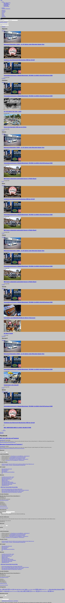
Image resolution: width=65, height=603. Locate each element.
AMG (43, 589)
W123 (37, 591)
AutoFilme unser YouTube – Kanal (8, 476)
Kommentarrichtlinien (4, 507)
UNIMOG (11, 591)
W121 (35, 591)
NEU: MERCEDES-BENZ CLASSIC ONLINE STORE (17, 427)
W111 (19, 591)
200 (3, 589)
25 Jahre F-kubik (8, 333)
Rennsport (4, 16)
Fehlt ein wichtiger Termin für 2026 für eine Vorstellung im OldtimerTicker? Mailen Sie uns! (18, 464)
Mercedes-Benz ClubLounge (7, 468)
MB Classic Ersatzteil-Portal (7, 479)
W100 (13, 591)
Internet (8, 442)
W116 (33, 591)
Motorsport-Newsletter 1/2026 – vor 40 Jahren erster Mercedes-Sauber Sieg (24, 44)
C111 (47, 589)
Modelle (11, 448)
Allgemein (3, 10)
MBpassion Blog (5, 480)
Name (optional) (3, 511)
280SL (28, 589)
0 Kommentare (12, 442)
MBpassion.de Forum (6, 481)
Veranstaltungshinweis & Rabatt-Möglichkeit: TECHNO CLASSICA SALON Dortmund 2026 (28, 75)
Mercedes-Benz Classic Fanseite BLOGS (9, 483)
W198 (49, 591)
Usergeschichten (16, 448)
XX (2, 473)
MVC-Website (6, 3)
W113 (22, 591)
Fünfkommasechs (7, 4)
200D (6, 589)
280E (26, 589)
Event (3, 13)
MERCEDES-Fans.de (5, 485)
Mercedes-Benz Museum (55, 589)
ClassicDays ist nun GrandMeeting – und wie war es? (20, 456)
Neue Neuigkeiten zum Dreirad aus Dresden (18, 457)
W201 (53, 591)
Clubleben (4, 11)
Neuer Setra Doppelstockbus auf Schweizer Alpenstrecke (12, 489)
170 (1, 589)
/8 (0, 589)
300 (29, 589)
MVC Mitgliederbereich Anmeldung (8, 472)
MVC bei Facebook (5, 469)
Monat (7, 391)
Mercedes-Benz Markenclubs (7, 484)
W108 (15, 591)
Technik (3, 15)
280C (21, 589)
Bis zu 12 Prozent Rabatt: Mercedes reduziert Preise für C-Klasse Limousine (15, 490)
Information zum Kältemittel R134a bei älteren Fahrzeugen (19, 317)
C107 (45, 589)
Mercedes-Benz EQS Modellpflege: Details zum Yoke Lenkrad (12, 491)
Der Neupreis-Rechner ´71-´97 (7, 477)
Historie (3, 12)
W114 (26, 591)
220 (8, 589)
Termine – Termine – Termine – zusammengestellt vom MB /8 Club (13, 465)
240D (15, 589)
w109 (16, 591)
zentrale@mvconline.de (4, 500)
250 (17, 589)
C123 (48, 589)
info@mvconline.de (3, 506)
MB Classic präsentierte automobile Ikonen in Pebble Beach (20, 178)
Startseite (1, 432)
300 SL (32, 589)
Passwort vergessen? (3, 22)
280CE (23, 589)
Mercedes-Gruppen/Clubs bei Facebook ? (11, 444)
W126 (43, 591)
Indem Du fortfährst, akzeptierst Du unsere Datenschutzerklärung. (13, 513)
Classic (3, 14)
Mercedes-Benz (6, 6)
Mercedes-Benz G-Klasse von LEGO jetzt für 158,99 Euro (12, 492)
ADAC (40, 589)
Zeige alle (3, 30)
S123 (3, 591)
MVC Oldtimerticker (7, 2)
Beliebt (3, 387)
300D (34, 589)
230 (13, 589)
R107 (1, 591)
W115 (30, 591)
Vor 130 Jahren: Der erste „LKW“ (13, 111)
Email (1, 512)
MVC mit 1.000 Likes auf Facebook (9, 438)
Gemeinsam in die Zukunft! (11, 385)
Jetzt (2, 391)
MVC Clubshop (4, 471)
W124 (41, 591)
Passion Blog (6, 5)
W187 (47, 591)
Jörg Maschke (2, 440)
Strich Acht (6, 591)
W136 (45, 591)
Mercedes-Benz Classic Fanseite (7, 482)
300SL (37, 589)
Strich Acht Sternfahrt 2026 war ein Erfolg (15, 127)
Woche (4, 391)
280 (19, 589)
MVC (63, 589)
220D (11, 589)
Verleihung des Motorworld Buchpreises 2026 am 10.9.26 (19, 60)
